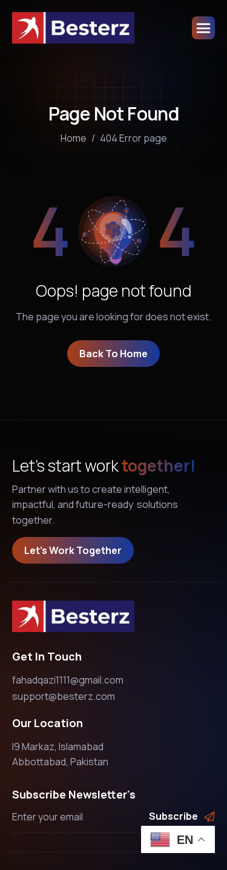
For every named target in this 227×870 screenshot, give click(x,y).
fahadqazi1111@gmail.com (67, 680)
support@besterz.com (63, 696)
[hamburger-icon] (203, 27)
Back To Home (113, 353)
